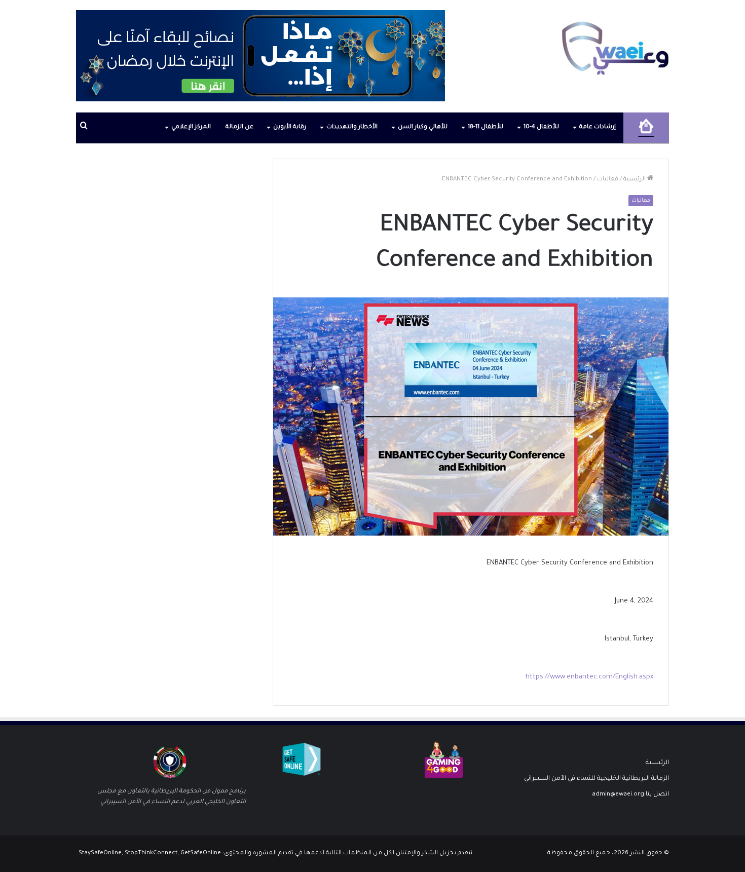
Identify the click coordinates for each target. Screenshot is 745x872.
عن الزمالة (239, 127)
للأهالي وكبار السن (423, 127)
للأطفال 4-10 (541, 127)
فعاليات (607, 179)
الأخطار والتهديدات (352, 127)
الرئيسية (635, 179)
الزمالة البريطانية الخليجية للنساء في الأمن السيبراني (596, 778)
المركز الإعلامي (191, 127)
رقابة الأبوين (289, 127)
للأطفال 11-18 (485, 127)
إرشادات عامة (597, 127)
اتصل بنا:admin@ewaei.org (630, 794)
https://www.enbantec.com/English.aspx (589, 677)
